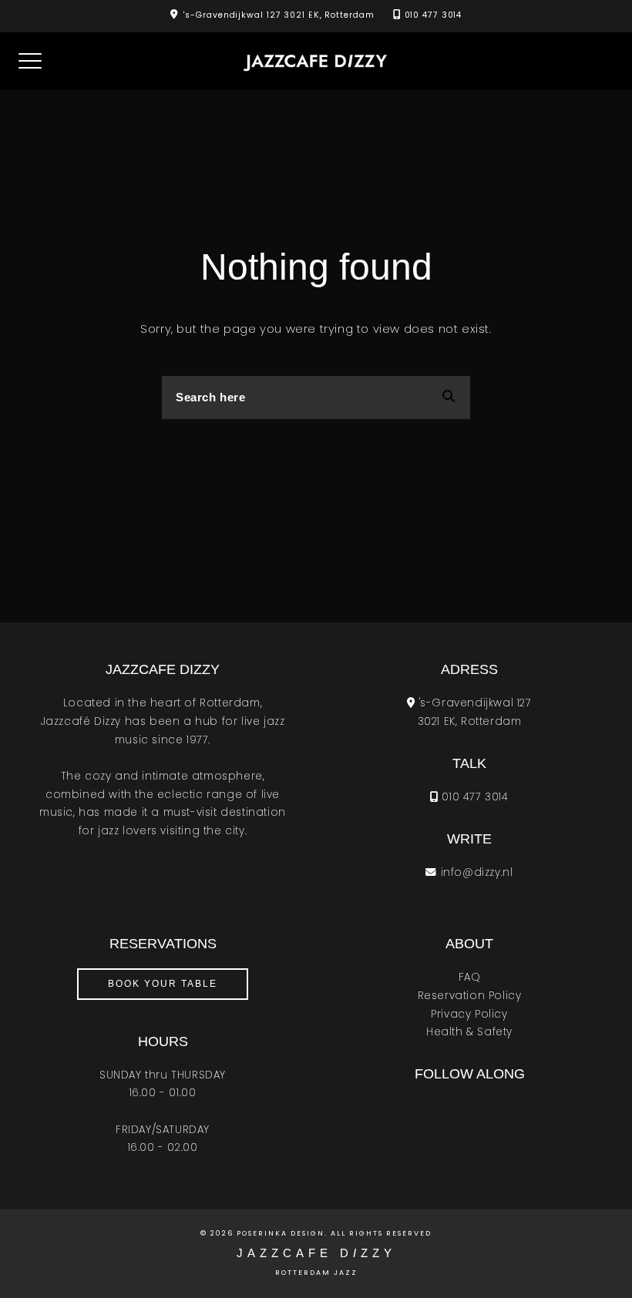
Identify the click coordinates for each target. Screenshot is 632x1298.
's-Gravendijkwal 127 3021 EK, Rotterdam (278, 15)
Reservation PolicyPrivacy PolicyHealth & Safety (470, 1013)
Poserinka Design (280, 1233)
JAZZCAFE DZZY (316, 1253)
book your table (162, 983)
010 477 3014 (433, 15)
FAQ (470, 977)
